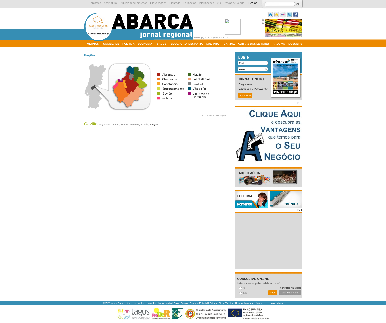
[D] (277, 14)
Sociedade (111, 43)
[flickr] (283, 14)
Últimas (93, 43)
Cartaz (229, 43)
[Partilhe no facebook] (295, 14)
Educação (179, 43)
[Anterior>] (245, 96)
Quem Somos (181, 303)
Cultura (212, 43)
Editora (213, 303)
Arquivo (279, 43)
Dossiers (295, 43)
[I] (270, 14)
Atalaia (115, 124)
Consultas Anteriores (290, 288)
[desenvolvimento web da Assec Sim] (273, 303)
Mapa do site (165, 303)
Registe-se (245, 84)
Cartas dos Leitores (254, 43)
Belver (124, 124)
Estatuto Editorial (199, 303)
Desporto (195, 43)
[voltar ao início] (140, 40)
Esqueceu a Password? (253, 88)
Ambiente (94, 49)
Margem (154, 124)
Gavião (91, 124)
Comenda (134, 124)
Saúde (161, 43)
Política (128, 43)
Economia (145, 43)
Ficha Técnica (226, 303)
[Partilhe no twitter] (289, 14)
